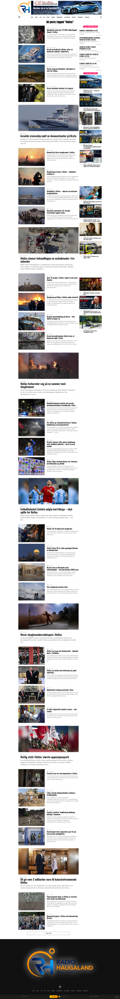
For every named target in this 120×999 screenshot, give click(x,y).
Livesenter (87, 17)
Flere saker (48, 933)
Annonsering (59, 17)
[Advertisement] (90, 177)
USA (44, 17)
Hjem (32, 17)
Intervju (74, 17)
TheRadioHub (117, 997)
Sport (48, 17)
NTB (40, 17)
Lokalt (36, 17)
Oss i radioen (67, 17)
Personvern (80, 17)
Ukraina (53, 17)
